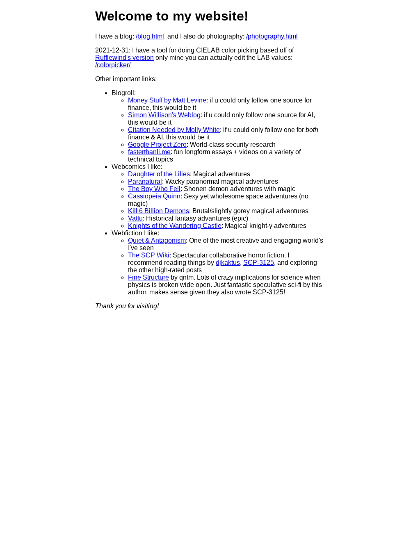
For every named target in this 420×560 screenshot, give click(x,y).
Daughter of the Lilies (159, 174)
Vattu (135, 218)
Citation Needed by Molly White (174, 129)
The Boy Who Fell (154, 188)
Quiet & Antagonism (157, 240)
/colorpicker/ (112, 64)
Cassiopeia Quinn (154, 196)
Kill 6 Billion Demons (158, 210)
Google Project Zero (157, 144)
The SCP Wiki (148, 255)
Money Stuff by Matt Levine (167, 100)
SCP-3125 (258, 262)
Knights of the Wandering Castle (174, 225)
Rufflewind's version (124, 57)
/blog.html (150, 36)
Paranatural (145, 181)
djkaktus (228, 262)
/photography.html (272, 36)
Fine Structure (148, 277)
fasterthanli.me (149, 151)
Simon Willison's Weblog (164, 115)
